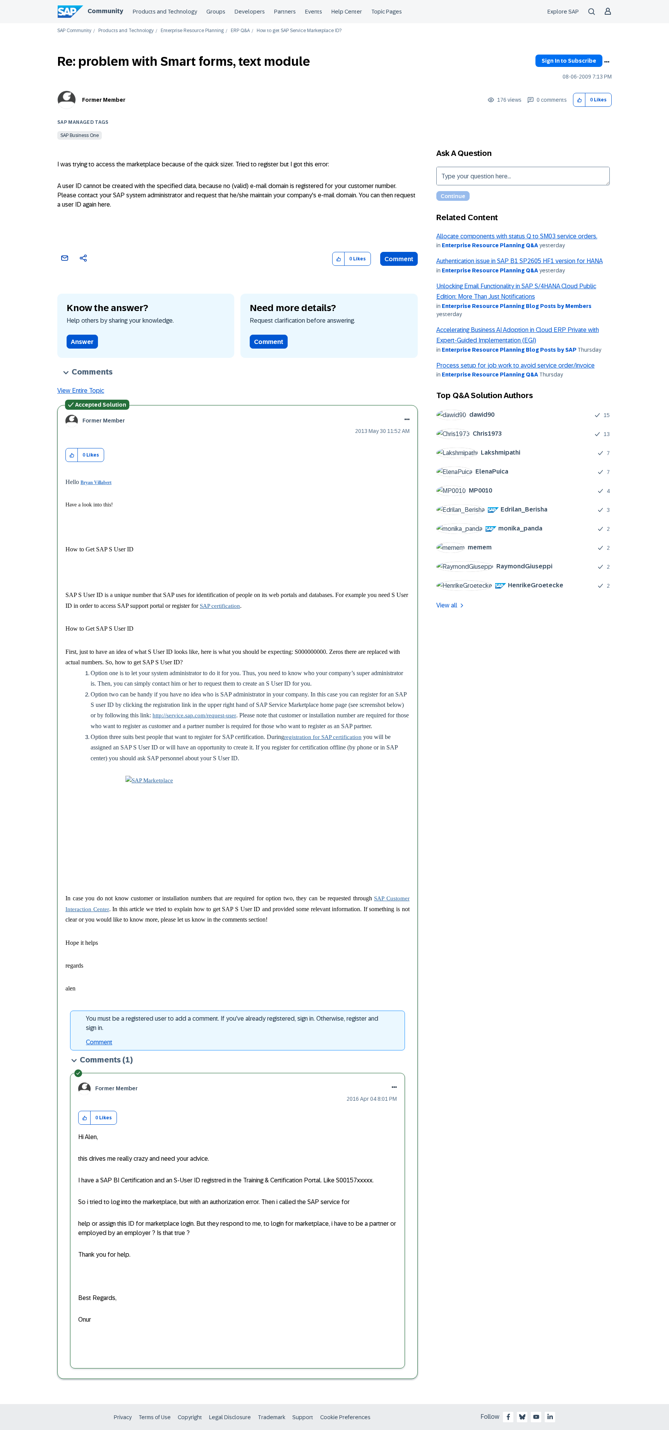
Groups (215, 12)
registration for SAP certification (323, 737)
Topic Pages (386, 12)
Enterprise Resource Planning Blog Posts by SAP (509, 350)
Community (105, 11)
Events (313, 12)
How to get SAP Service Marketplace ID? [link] (299, 30)
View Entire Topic (80, 390)
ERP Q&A (240, 30)
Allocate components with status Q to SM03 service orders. (516, 236)
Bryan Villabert (96, 482)
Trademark (271, 1417)
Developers (250, 12)
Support (302, 1417)
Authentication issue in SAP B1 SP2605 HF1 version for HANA (519, 261)
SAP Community (74, 30)
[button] (579, 100)
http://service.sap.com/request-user (194, 715)
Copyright (190, 1417)
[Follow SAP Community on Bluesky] (522, 1417)
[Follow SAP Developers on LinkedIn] (550, 1417)
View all (446, 605)
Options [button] (607, 62)
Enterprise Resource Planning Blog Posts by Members (517, 306)
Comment (398, 259)
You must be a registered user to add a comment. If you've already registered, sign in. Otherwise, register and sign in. (232, 1023)
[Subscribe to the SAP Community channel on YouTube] (536, 1417)
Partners (285, 12)
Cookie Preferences (345, 1417)
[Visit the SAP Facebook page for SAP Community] (508, 1417)
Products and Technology (165, 12)
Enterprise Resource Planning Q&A (490, 245)
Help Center (346, 12)
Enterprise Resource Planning (192, 30)
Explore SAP (563, 12)
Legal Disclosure (230, 1417)
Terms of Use (155, 1417)
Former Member (103, 100)
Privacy (123, 1417)
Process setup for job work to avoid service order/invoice (515, 365)
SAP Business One (79, 135)
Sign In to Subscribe (569, 61)
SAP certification (220, 606)
